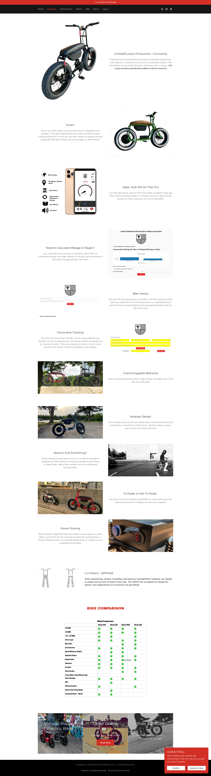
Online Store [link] (66, 9)
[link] (166, 9)
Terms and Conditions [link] (119, 771)
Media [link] (79, 9)
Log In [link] (106, 9)
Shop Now (105, 743)
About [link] (96, 9)
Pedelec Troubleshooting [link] (93, 771)
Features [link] (51, 9)
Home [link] (41, 9)
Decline (176, 768)
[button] (171, 9)
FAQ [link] (87, 9)
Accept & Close (197, 768)
